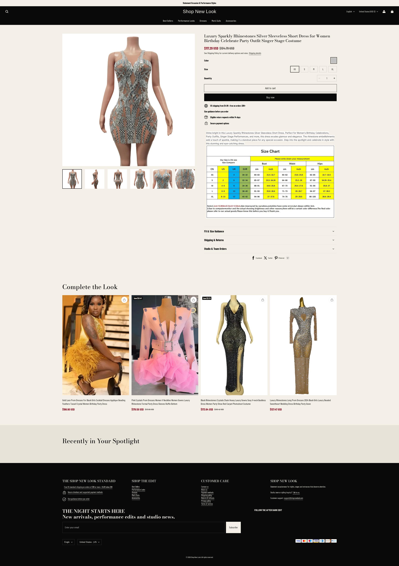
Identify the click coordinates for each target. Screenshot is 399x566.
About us (204, 489)
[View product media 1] (72, 179)
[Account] (384, 11)
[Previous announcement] (62, 3)
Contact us (205, 486)
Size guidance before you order (79, 499)
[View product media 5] (162, 179)
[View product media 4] (140, 179)
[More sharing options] (288, 258)
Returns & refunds (207, 498)
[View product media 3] (117, 179)
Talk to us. (296, 492)
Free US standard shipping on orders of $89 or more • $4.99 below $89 (88, 487)
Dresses (134, 492)
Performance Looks (138, 489)
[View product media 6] (185, 179)
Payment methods (207, 492)
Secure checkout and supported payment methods (85, 492)
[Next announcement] (336, 3)
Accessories (136, 498)
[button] (7, 11)
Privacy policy (206, 501)
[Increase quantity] (334, 78)
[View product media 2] (94, 179)
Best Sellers (136, 486)
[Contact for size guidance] (64, 499)
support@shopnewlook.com (293, 498)
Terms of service (207, 504)
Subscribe (233, 527)
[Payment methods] (64, 493)
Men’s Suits (135, 495)
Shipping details (255, 53)
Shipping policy (206, 495)
